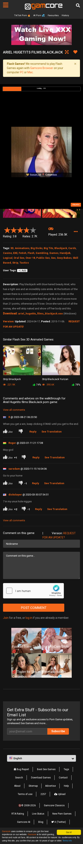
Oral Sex (19, 257)
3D (12, 248)
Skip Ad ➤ (75, 204)
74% (38, 384)
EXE (15, 252)
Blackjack (60, 248)
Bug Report (22, 769)
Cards (72, 248)
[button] (75, 232)
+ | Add (22, 270)
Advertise (50, 785)
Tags (66, 769)
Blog (40, 822)
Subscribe (58, 731)
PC (22, 72)
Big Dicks (37, 248)
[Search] (78, 5)
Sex (53, 257)
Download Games (41, 777)
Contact (63, 777)
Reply (32, 431)
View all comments (14, 409)
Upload (61, 794)
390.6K (50, 384)
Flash (31, 252)
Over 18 (30, 257)
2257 (43, 794)
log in (29, 617)
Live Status (38, 813)
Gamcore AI (23, 822)
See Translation (52, 431)
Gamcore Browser (41, 68)
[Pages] (5, 5)
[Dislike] (21, 431)
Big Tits (48, 248)
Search (19, 777)
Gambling (42, 252)
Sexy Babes (64, 257)
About (17, 785)
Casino (7, 252)
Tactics (24, 262)
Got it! (69, 832)
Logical (7, 257)
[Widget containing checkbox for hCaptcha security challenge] (33, 590)
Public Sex (43, 257)
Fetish (22, 252)
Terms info (67, 840)
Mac (30, 72)
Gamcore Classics (54, 805)
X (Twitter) (60, 822)
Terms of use (25, 794)
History (65, 15)
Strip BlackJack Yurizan (55, 379)
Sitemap (33, 785)
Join (5, 617)
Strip (15, 262)
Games (53, 252)
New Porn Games (62, 813)
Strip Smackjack (12, 379)
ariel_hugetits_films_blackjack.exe (40, 313)
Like (10, 431)
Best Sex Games (46, 769)
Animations (22, 248)
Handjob (65, 252)
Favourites (53, 15)
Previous (7, 361)
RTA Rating (17, 813)
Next (75, 361)
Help (66, 785)
